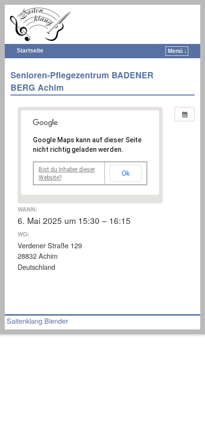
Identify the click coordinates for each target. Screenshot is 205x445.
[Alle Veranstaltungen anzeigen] (184, 114)
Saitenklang (109, 12)
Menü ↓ (177, 51)
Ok (126, 173)
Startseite (30, 50)
